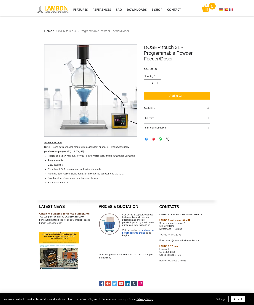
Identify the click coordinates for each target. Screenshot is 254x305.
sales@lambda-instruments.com (182, 240)
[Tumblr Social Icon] (134, 283)
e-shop (134, 230)
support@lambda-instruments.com (138, 216)
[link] (209, 7)
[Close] (249, 299)
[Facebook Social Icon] (101, 283)
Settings (220, 299)
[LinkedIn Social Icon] (127, 283)
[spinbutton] (152, 83)
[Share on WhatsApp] (160, 139)
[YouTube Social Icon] (121, 283)
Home (48, 31)
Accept (238, 299)
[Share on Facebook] (146, 139)
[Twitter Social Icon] (114, 283)
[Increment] (158, 83)
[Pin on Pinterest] (153, 139)
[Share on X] (167, 139)
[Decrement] (146, 83)
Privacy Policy (144, 299)
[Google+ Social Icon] (108, 283)
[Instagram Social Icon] (140, 283)
